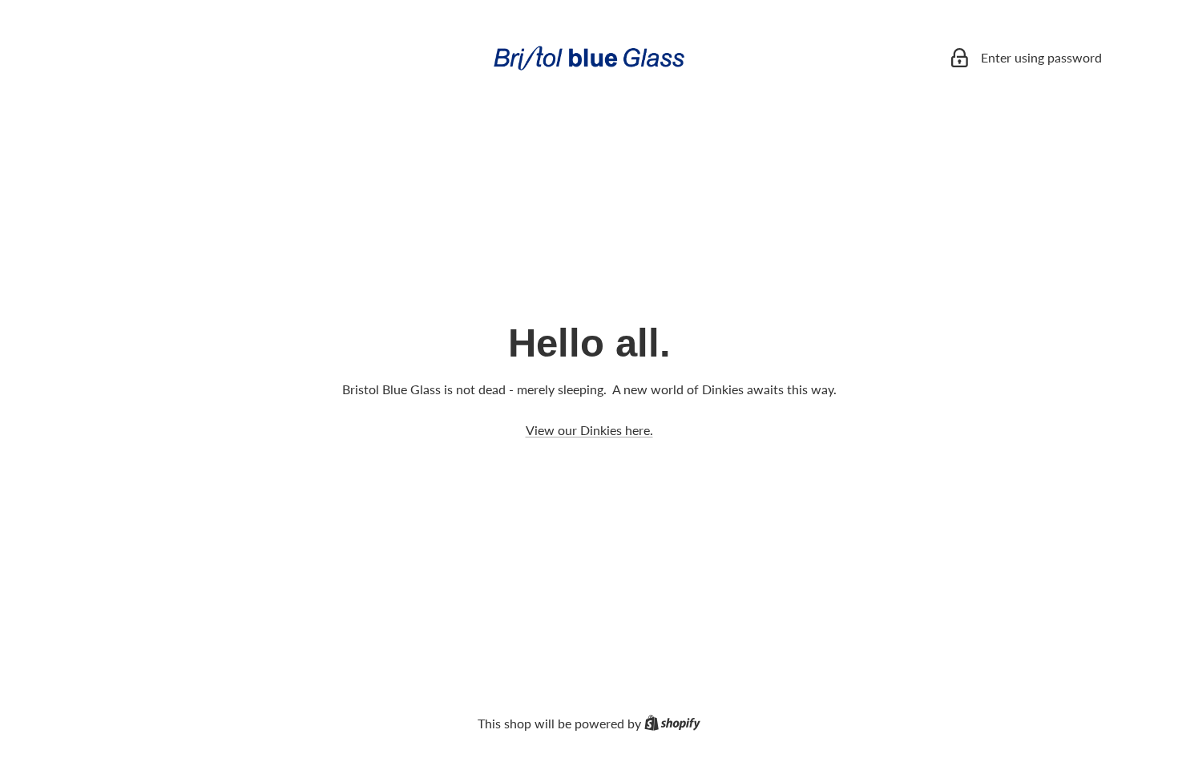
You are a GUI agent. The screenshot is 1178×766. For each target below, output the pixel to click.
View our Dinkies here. (589, 429)
